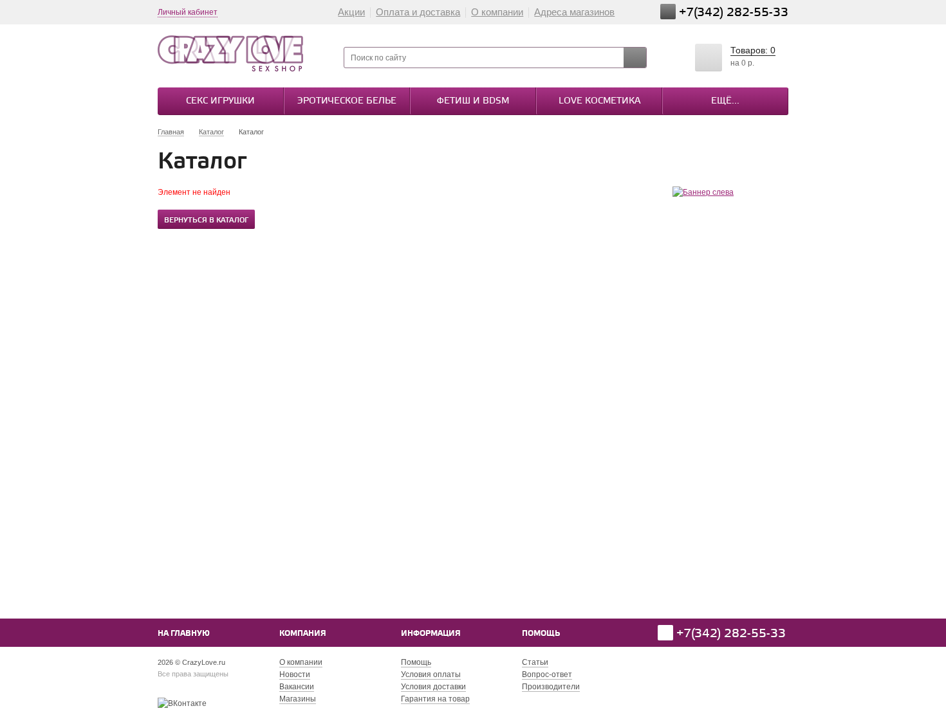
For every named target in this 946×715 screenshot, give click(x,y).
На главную (184, 633)
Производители (551, 686)
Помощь (541, 633)
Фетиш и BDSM (473, 101)
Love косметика (599, 101)
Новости (294, 674)
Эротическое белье (346, 101)
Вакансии (296, 686)
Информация (431, 633)
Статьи (535, 662)
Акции (351, 11)
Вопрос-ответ (547, 674)
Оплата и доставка (418, 11)
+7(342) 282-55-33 (733, 12)
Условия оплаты (431, 674)
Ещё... (725, 101)
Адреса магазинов (574, 11)
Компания (302, 633)
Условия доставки (433, 686)
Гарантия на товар (435, 698)
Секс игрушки (220, 101)
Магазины (297, 698)
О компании (497, 11)
